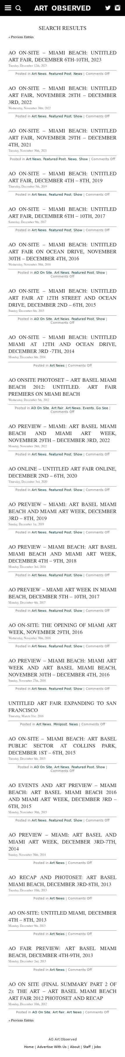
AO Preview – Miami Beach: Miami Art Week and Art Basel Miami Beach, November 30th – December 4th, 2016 (62, 667)
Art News (39, 74)
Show (78, 116)
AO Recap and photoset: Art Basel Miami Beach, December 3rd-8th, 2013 (62, 881)
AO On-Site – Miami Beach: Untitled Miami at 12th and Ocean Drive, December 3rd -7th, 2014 (62, 343)
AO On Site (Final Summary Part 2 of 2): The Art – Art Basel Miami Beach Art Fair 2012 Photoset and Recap (62, 990)
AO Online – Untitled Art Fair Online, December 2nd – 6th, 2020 (62, 472)
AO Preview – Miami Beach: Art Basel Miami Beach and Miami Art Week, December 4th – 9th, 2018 (62, 553)
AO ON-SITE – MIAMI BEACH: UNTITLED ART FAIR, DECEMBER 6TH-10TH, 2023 (62, 56)
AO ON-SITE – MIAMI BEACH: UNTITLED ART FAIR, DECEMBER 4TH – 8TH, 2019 (62, 177)
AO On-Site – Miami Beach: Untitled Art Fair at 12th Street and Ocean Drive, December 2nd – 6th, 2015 (62, 297)
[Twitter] (106, 8)
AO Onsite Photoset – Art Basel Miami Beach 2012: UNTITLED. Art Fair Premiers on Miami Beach (62, 386)
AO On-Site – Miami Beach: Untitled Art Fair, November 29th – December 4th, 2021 (62, 137)
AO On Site (43, 273)
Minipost (60, 724)
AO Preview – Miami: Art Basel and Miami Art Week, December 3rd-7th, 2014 (62, 841)
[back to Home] (63, 8)
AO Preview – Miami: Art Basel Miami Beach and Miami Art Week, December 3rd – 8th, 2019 (62, 511)
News (78, 74)
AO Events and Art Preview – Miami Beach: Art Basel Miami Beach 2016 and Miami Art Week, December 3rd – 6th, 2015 (62, 795)
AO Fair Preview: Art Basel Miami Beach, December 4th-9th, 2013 (62, 952)
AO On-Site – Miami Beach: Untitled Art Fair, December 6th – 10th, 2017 (62, 212)
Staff (87, 1047)
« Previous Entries (21, 36)
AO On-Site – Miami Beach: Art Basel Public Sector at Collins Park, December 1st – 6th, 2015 (62, 745)
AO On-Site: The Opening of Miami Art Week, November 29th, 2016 (62, 628)
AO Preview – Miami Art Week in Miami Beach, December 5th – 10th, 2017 (62, 593)
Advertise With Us (52, 1047)
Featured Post (60, 74)
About (75, 1047)
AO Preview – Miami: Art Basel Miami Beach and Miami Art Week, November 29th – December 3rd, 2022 (62, 433)
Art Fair (57, 408)
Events (88, 408)
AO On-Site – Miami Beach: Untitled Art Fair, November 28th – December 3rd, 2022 (62, 94)
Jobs (97, 1047)
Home (29, 1047)
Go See (102, 408)
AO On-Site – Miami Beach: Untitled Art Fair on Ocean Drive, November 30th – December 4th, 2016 (62, 251)
